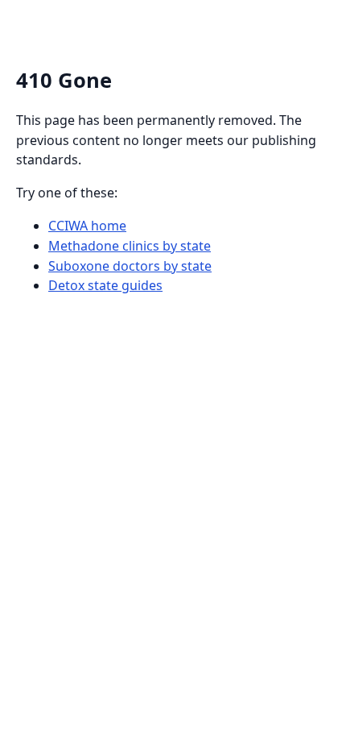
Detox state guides (105, 285)
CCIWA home (87, 225)
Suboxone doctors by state (130, 266)
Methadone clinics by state (129, 246)
